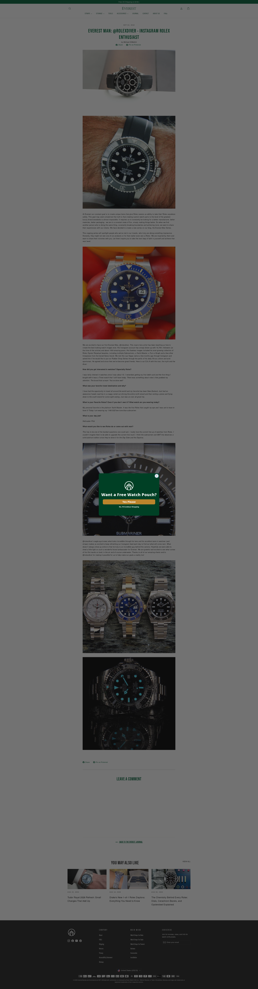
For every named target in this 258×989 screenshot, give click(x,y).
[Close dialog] (156, 476)
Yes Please (129, 501)
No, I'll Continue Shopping (129, 507)
